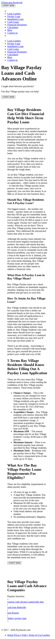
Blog (9, 30)
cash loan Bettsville (16, 607)
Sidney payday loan (16, 618)
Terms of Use (35, 635)
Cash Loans (13, 22)
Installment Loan (15, 19)
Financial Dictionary (17, 24)
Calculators (12, 27)
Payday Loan (13, 16)
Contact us (12, 33)
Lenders (46, 635)
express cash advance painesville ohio (25, 602)
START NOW (8, 5)
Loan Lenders (14, 13)
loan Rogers (13, 613)
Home (10, 635)
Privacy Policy (21, 635)
